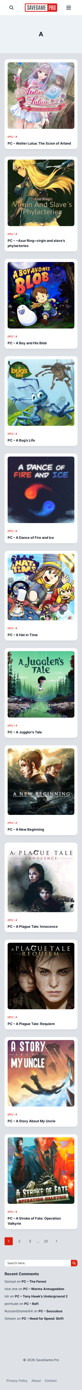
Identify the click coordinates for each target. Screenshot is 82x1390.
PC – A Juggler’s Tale (25, 732)
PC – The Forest (34, 1281)
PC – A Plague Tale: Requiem (31, 1024)
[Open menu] (68, 7)
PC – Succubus (51, 1311)
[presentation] (41, 95)
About (36, 1381)
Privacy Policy (16, 1381)
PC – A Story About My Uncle (31, 1121)
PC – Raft (31, 1304)
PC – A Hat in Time (23, 635)
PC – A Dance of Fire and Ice (31, 538)
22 (46, 1241)
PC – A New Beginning (26, 829)
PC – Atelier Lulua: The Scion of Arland (39, 143)
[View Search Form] (11, 7)
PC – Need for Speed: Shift (43, 1318)
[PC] (10, 136)
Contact (51, 1381)
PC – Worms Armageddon (43, 1289)
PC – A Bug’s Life (21, 440)
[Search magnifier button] (74, 1263)
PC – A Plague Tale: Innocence (33, 927)
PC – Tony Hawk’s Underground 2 (41, 1296)
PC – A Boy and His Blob (27, 343)
